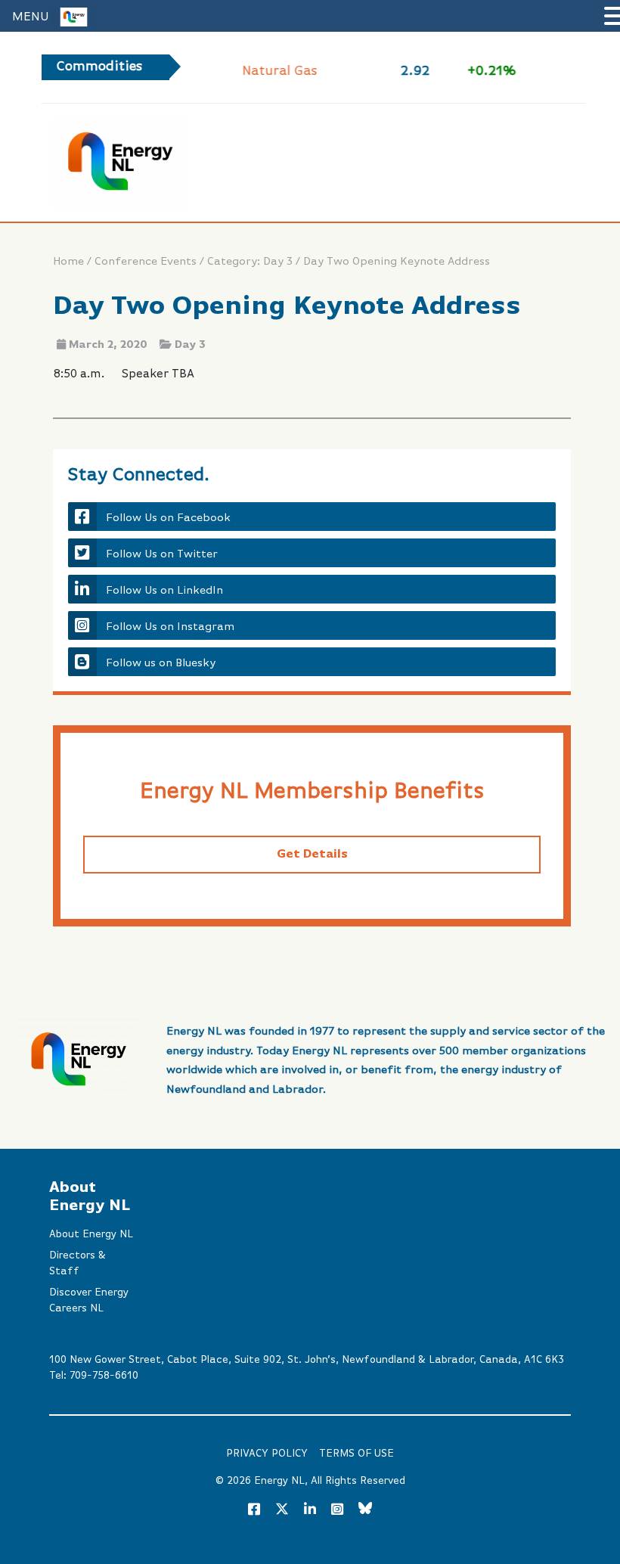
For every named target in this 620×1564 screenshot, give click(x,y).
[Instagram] (337, 1510)
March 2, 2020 (108, 345)
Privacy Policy (267, 1453)
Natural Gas (278, 71)
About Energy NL (91, 1234)
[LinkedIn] (310, 1510)
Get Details (312, 855)
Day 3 (190, 345)
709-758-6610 (104, 1375)
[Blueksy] (365, 1510)
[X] (282, 1512)
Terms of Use (356, 1453)
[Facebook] (254, 1510)
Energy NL (279, 1481)
